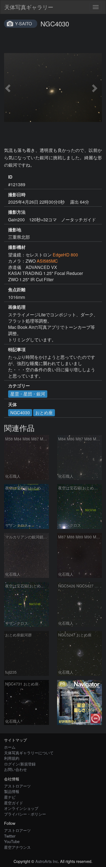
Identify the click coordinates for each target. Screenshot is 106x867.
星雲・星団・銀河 (27, 394)
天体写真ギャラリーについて (29, 752)
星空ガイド (13, 802)
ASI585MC (47, 261)
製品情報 (11, 791)
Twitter (9, 836)
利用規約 (11, 758)
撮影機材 (17, 247)
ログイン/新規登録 (20, 764)
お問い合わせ (15, 769)
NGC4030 (20, 412)
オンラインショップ (21, 808)
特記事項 (17, 350)
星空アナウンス (17, 847)
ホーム (9, 747)
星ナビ (9, 797)
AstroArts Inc (46, 861)
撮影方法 (17, 212)
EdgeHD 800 (65, 255)
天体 (12, 405)
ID (10, 177)
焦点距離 (17, 290)
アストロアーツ (17, 786)
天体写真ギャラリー (28, 7)
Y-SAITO (23, 23)
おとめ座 (44, 412)
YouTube (12, 841)
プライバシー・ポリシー (25, 814)
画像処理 (17, 307)
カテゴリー (19, 386)
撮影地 (14, 230)
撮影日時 (17, 195)
